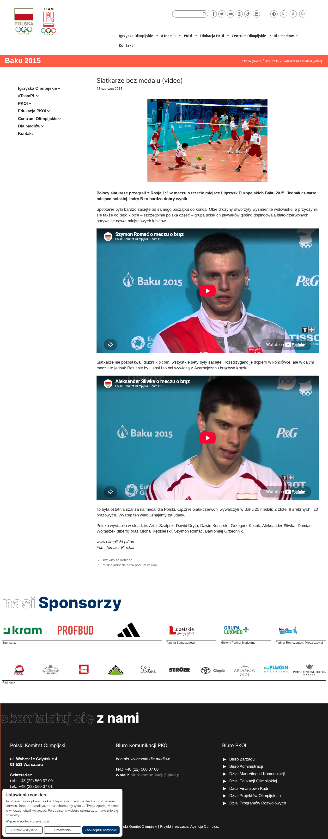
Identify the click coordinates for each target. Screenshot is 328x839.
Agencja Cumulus (204, 826)
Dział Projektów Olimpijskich (255, 795)
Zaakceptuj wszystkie (101, 830)
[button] (156, 36)
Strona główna (251, 61)
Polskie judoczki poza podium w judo (129, 565)
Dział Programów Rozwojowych (257, 803)
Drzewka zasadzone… (119, 560)
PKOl (188, 35)
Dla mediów (284, 35)
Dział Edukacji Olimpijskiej (253, 781)
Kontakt (126, 45)
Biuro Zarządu (242, 759)
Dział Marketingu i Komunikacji (257, 774)
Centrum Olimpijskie (249, 35)
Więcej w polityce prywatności (28, 821)
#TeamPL (168, 35)
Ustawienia (62, 830)
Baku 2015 (23, 61)
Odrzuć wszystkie (24, 830)
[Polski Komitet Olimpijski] (34, 21)
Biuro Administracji (246, 766)
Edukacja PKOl (212, 35)
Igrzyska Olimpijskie (136, 35)
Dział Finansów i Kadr (249, 788)
